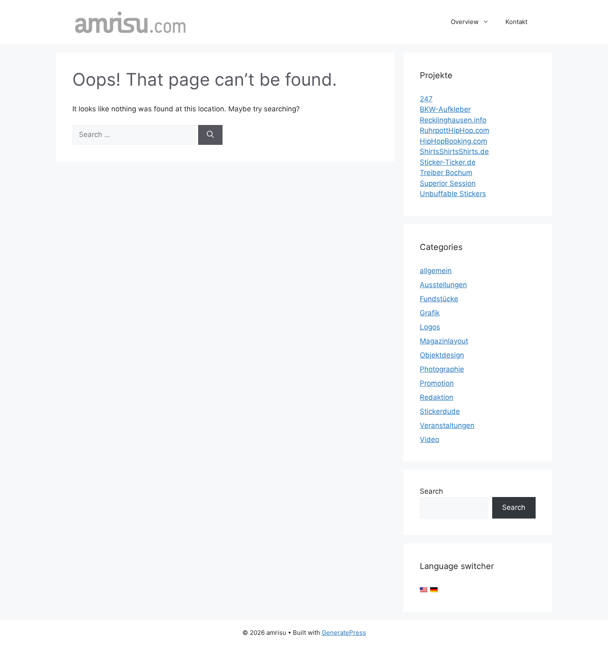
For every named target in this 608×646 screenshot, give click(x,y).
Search (431, 491)
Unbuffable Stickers (453, 194)
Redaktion (436, 397)
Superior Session (448, 183)
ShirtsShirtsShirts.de (454, 151)
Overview (465, 22)
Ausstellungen (443, 285)
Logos (430, 327)
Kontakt (516, 22)
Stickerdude (440, 411)
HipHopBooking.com (453, 141)
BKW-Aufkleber (445, 109)
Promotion (437, 383)
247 (426, 99)
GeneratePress (344, 632)
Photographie (442, 369)
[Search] (210, 135)
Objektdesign (442, 355)
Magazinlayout (444, 341)
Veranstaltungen (447, 425)
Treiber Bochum (446, 172)
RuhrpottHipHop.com (454, 130)
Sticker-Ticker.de (448, 162)
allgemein (436, 271)
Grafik (430, 313)
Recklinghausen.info (453, 120)
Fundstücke (439, 299)
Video (429, 439)
